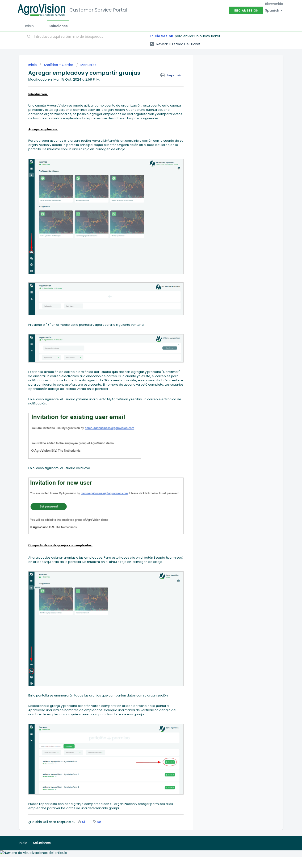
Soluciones (58, 26)
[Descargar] (142, 378)
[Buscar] (29, 37)
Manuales (88, 64)
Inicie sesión (161, 36)
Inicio (29, 26)
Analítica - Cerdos (59, 64)
